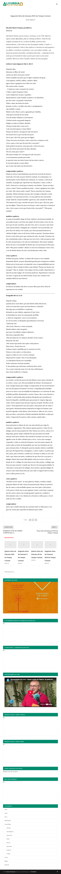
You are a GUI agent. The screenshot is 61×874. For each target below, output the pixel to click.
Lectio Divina (8, 824)
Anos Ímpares (30, 20)
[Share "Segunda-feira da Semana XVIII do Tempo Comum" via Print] (36, 519)
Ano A (6, 809)
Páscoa (8, 842)
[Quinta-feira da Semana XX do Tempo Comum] (37, 544)
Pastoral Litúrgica (10, 871)
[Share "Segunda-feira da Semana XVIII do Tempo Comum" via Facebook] (30, 519)
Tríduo (8, 853)
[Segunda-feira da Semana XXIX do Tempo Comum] (51, 544)
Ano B (6, 813)
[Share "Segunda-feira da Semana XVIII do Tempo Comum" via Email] (33, 519)
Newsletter (34, 871)
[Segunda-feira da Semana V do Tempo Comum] (24, 544)
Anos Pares (9, 835)
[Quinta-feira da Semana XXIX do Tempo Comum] (10, 544)
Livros (6, 857)
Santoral (9, 850)
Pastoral (7, 865)
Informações (8, 820)
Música (6, 861)
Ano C (6, 817)
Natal (8, 839)
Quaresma (9, 846)
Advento (9, 828)
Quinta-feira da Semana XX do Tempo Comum (37, 554)
